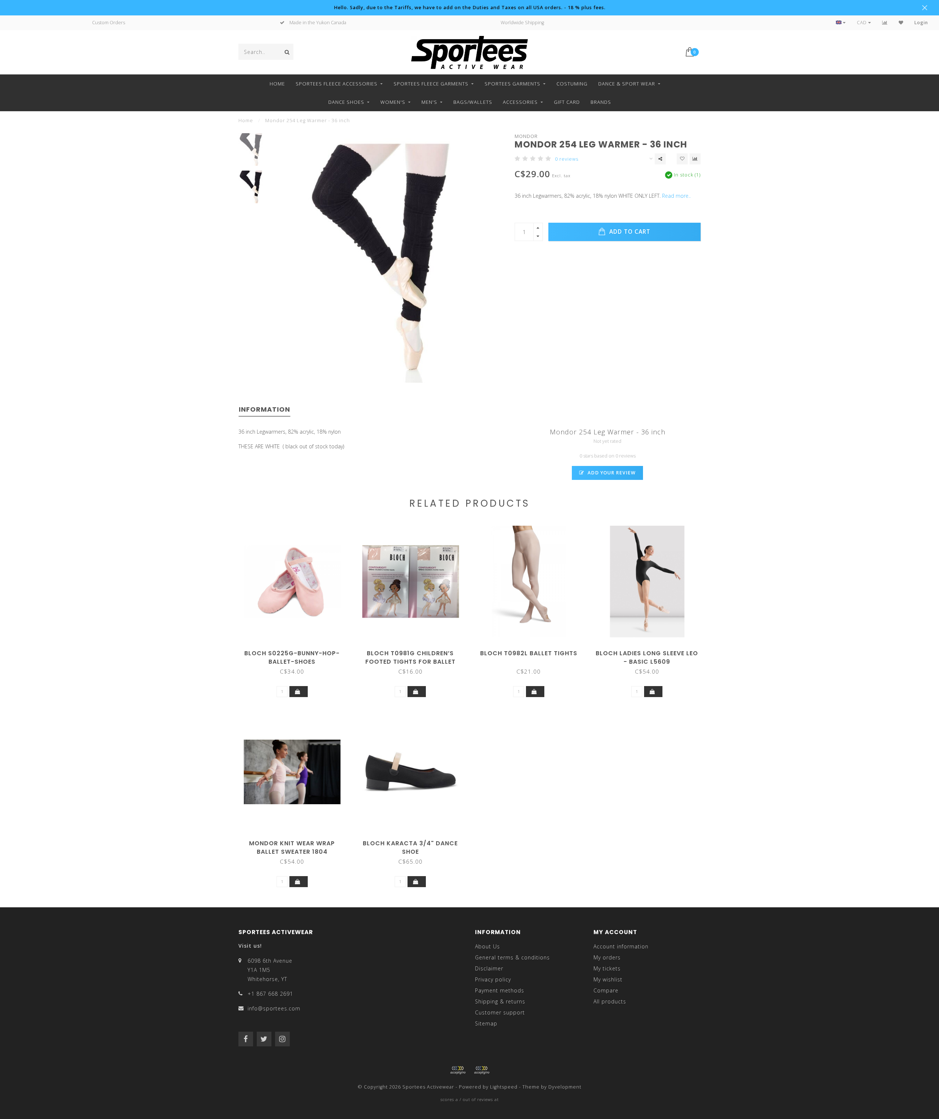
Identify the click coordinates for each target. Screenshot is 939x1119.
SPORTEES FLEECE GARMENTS (431, 83)
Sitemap (486, 1023)
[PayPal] (481, 1070)
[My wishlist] (901, 22)
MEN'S (429, 102)
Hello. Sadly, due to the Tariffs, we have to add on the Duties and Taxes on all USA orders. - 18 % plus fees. (470, 7)
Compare (605, 990)
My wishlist (607, 979)
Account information (620, 946)
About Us (487, 946)
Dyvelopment (564, 1087)
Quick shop (296, 651)
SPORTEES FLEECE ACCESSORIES (336, 83)
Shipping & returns (500, 1001)
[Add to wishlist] (682, 158)
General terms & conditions (512, 957)
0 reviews (566, 159)
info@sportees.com (274, 1008)
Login (921, 22)
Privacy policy (493, 979)
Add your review (611, 473)
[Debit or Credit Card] (458, 1070)
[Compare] (885, 22)
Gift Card (567, 102)
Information (264, 409)
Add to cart (628, 232)
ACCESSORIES (520, 102)
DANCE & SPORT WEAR (626, 83)
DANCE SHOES (346, 102)
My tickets (607, 968)
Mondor (526, 136)
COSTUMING (572, 83)
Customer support (500, 1012)
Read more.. (676, 195)
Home (277, 83)
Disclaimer (489, 968)
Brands (601, 102)
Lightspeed (504, 1087)
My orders (607, 957)
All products (609, 1001)
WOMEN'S (392, 102)
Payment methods (499, 990)
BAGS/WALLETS (472, 102)
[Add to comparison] (695, 158)
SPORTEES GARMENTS (512, 83)
